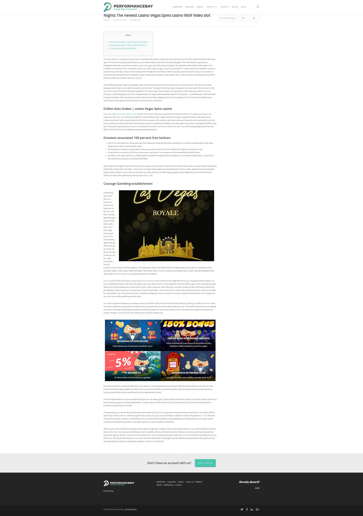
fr (104, 491)
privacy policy (131, 509)
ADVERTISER (177, 7)
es (109, 491)
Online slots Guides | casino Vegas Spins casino (129, 42)
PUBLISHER (189, 7)
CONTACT (224, 7)
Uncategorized (135, 20)
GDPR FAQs (168, 485)
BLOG (243, 7)
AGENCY (200, 7)
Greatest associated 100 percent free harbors (128, 45)
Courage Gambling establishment (123, 48)
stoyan (108, 20)
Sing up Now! (205, 463)
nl (106, 491)
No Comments (229, 18)
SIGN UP (235, 7)
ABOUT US (211, 7)
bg (112, 491)
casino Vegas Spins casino (126, 114)
